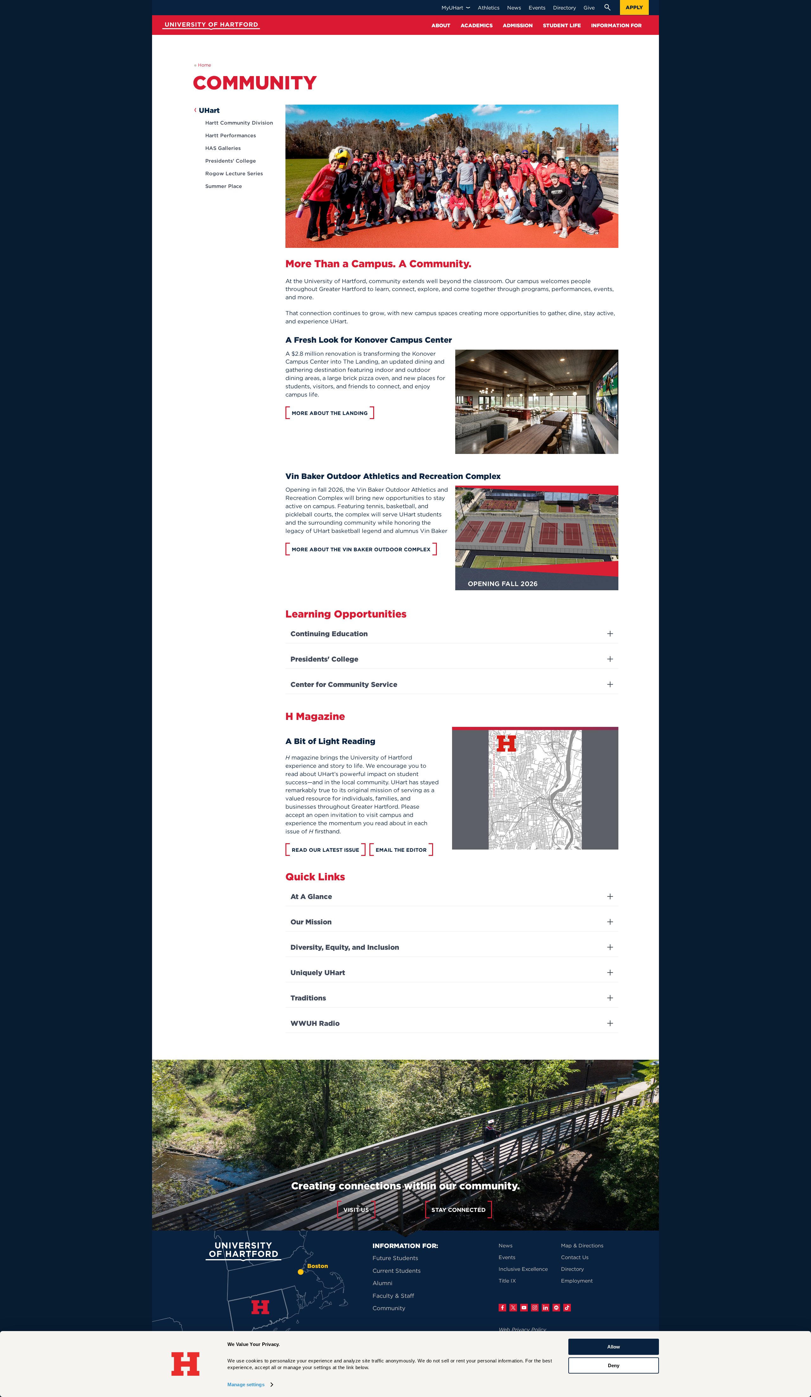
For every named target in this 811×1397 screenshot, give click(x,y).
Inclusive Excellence (523, 1269)
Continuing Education (329, 634)
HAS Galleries (223, 148)
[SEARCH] (607, 7)
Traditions (308, 998)
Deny (613, 1365)
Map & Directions (582, 1245)
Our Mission (311, 922)
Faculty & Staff (393, 1295)
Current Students (397, 1270)
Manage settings (246, 1384)
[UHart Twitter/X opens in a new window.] (513, 1307)
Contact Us (575, 1257)
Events (507, 1257)
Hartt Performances (230, 135)
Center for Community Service (344, 684)
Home (204, 65)
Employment (577, 1280)
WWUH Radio (315, 1023)
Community (389, 1308)
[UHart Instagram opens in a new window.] (535, 1307)
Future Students (395, 1258)
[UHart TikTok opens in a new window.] (567, 1307)
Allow (613, 1346)
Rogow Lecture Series (234, 173)
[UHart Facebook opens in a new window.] (502, 1307)
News (506, 1245)
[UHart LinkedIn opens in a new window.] (545, 1307)
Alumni (383, 1283)
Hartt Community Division (239, 123)
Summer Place (223, 186)
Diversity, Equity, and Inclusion (345, 947)
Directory (572, 1269)
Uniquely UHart (318, 972)
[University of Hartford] (209, 26)
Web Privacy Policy (522, 1329)
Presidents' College (230, 161)
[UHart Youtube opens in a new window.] (524, 1307)
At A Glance (311, 896)
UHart (209, 110)
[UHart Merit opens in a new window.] (556, 1307)
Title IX (507, 1280)
